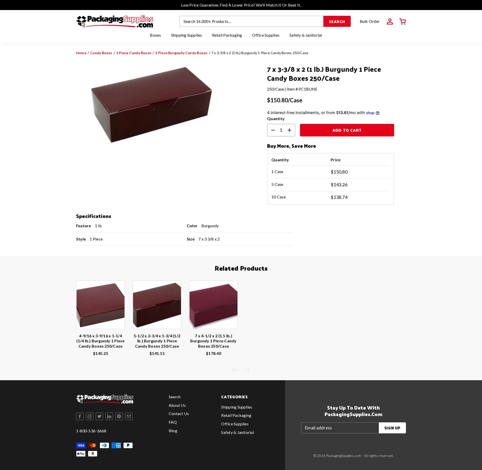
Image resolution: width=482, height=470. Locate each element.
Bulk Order (370, 21)
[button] (402, 21)
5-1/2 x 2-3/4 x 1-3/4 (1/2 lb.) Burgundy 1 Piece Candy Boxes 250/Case (157, 341)
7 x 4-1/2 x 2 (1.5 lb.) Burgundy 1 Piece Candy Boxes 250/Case (213, 341)
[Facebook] (80, 416)
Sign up (392, 427)
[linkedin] (109, 416)
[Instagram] (89, 416)
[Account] (390, 22)
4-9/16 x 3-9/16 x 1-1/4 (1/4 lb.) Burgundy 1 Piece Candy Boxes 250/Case (100, 341)
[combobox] (251, 21)
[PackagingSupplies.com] (114, 21)
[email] (129, 416)
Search (337, 21)
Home (81, 53)
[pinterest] (119, 416)
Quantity (276, 118)
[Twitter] (99, 416)
